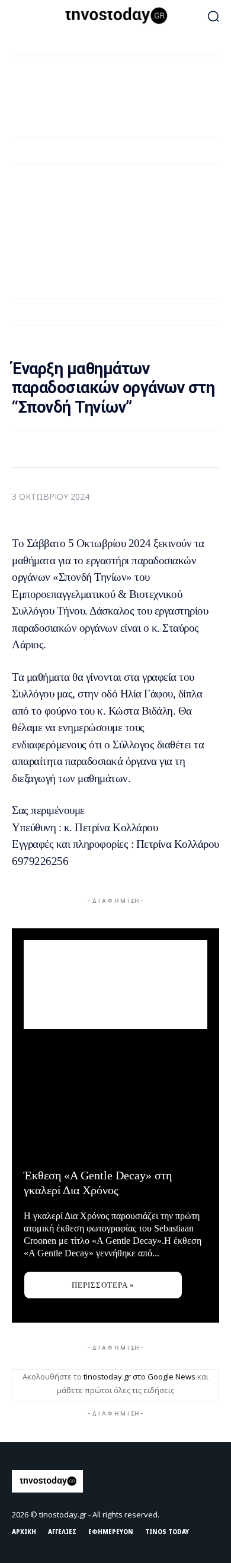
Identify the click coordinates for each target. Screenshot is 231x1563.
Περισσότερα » (103, 1285)
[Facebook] (47, 448)
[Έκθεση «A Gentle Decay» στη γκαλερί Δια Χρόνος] (115, 1100)
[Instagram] (184, 1481)
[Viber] (128, 448)
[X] (74, 448)
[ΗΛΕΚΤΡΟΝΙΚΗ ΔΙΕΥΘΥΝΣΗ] (101, 448)
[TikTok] (209, 1481)
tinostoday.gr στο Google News (139, 1376)
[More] (183, 448)
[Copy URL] (156, 448)
